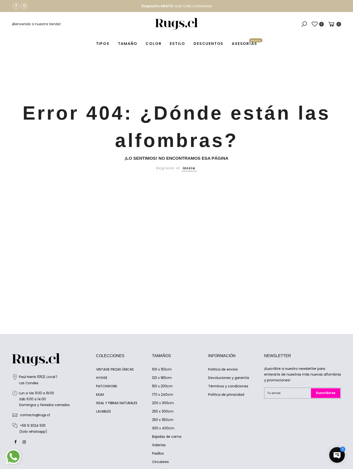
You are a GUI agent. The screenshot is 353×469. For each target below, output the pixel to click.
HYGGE (101, 377)
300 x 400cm (163, 428)
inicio (189, 168)
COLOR (153, 43)
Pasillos (158, 453)
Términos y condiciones (228, 386)
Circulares (160, 461)
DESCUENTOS (208, 43)
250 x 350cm (162, 419)
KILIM (100, 394)
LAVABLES (103, 411)
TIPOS (103, 43)
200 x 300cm (163, 403)
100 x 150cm (162, 369)
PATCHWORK (106, 386)
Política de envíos (223, 369)
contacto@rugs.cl (35, 415)
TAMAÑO (127, 43)
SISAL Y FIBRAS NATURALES (116, 403)
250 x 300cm (163, 411)
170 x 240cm (162, 394)
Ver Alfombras (202, 6)
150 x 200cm (162, 386)
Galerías (159, 445)
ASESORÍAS (246, 43)
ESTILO (177, 43)
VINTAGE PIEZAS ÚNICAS (115, 369)
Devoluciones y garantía (228, 377)
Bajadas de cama (166, 436)
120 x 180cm (162, 377)
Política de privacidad (226, 394)
